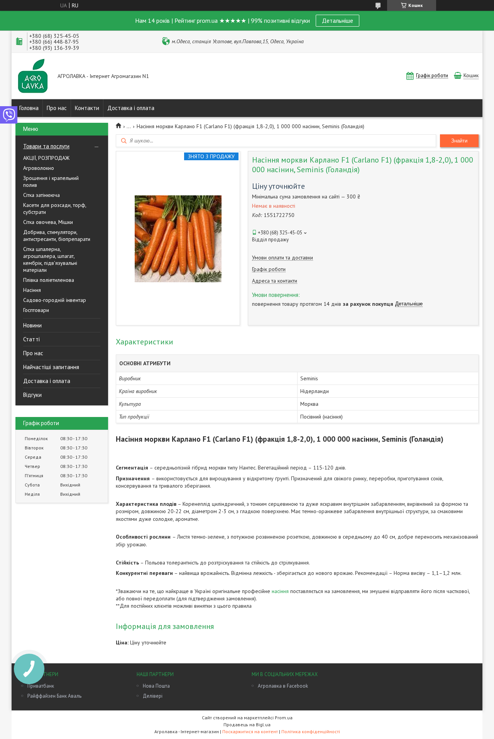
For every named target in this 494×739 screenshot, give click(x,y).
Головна (29, 108)
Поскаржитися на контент (250, 731)
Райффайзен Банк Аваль (54, 696)
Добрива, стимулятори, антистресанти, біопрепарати (56, 235)
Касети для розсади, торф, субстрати (54, 208)
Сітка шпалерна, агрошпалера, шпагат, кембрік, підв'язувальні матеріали (50, 259)
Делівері (152, 696)
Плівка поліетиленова (48, 279)
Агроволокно (38, 167)
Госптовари (36, 310)
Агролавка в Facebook (283, 686)
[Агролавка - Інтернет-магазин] (32, 77)
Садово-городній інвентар (54, 300)
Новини (32, 325)
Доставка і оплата (130, 108)
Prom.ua (284, 717)
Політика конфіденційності (310, 731)
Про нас (57, 108)
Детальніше (337, 20)
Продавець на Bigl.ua (247, 724)
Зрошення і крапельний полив (51, 181)
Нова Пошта (156, 686)
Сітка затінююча (41, 195)
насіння (280, 591)
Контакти (87, 108)
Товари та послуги (46, 146)
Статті (31, 339)
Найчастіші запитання (51, 367)
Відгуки (32, 394)
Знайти (459, 141)
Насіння (32, 289)
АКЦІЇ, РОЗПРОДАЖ (46, 157)
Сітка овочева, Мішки (48, 222)
